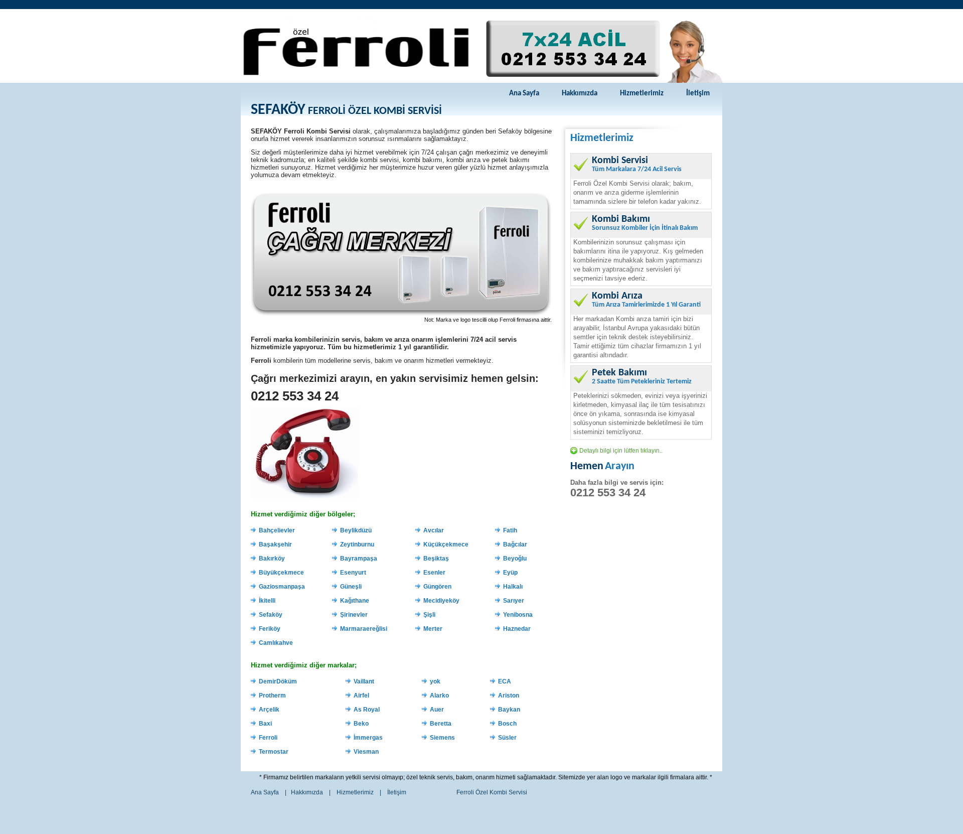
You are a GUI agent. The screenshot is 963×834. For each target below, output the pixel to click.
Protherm (272, 695)
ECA (504, 681)
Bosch (507, 723)
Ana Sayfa (524, 93)
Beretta (440, 723)
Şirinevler (354, 614)
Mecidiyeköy (441, 600)
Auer (437, 709)
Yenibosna (518, 614)
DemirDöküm (278, 681)
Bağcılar (515, 544)
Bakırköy (272, 558)
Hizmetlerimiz (642, 93)
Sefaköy (270, 614)
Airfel (361, 695)
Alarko (439, 695)
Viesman (366, 751)
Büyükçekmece (281, 572)
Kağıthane (354, 600)
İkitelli (267, 600)
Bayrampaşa (358, 558)
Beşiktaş (436, 558)
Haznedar (517, 628)
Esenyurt (353, 572)
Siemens (442, 737)
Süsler (507, 737)
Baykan (509, 709)
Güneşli (351, 586)
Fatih (510, 530)
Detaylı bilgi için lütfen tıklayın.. (621, 450)
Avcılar (433, 530)
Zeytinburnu (357, 544)
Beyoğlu (515, 558)
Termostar (273, 751)
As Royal (367, 709)
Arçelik (269, 709)
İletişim (698, 93)
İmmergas (368, 737)
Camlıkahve (276, 642)
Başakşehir (275, 544)
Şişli (429, 614)
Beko (361, 723)
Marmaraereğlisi (363, 628)
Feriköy (269, 628)
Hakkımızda (579, 93)
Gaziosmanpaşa (282, 586)
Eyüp (510, 572)
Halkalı (513, 586)
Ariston (508, 695)
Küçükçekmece (445, 544)
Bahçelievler (277, 530)
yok (435, 681)
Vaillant (364, 681)
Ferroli (268, 737)
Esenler (434, 572)
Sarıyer (513, 600)
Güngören (437, 586)
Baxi (265, 723)
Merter (432, 628)
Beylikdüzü (356, 530)
